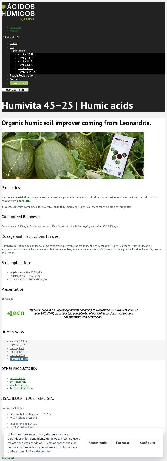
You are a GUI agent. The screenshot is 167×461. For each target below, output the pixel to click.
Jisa (12, 47)
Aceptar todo (98, 442)
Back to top (8, 457)
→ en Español (19, 83)
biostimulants (17, 378)
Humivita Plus (25, 68)
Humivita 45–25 (27, 72)
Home (13, 43)
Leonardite (24, 201)
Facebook (15, 27)
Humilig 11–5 (26, 58)
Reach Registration (22, 75)
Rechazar (122, 442)
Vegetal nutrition (19, 385)
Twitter (14, 31)
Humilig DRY (25, 65)
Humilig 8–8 (25, 61)
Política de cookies (38, 451)
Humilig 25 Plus (27, 54)
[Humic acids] (18, 21)
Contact (15, 79)
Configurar (147, 442)
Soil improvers (18, 381)
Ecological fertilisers (21, 388)
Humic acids (17, 51)
